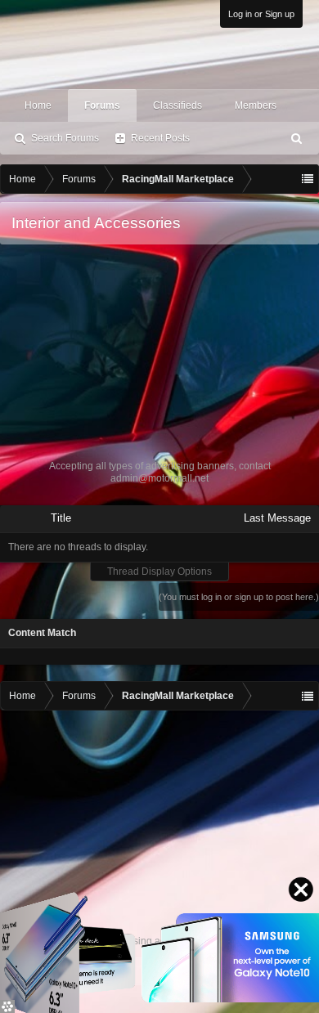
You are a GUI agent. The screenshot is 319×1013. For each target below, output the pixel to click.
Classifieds (177, 105)
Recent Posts (160, 138)
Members (255, 105)
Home (38, 105)
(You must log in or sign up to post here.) (239, 597)
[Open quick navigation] (307, 179)
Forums (102, 105)
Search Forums (65, 138)
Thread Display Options (159, 571)
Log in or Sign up (261, 14)
